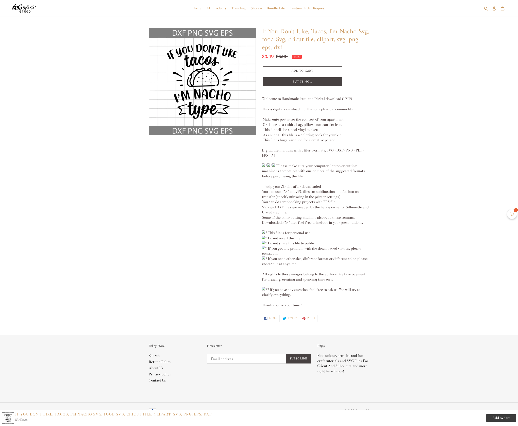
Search (154, 355)
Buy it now (302, 82)
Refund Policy (160, 362)
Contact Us (157, 380)
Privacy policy (160, 374)
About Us (156, 368)
